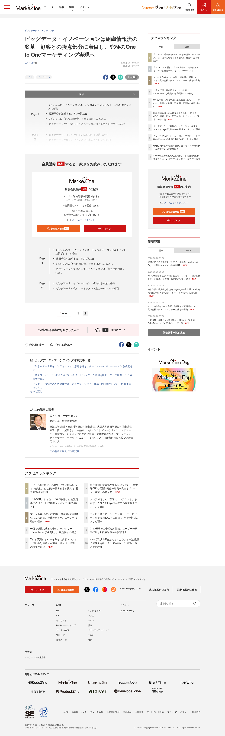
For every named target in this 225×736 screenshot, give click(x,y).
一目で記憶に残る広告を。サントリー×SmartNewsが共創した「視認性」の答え (53, 530)
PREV (65, 313)
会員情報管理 (113, 711)
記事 (61, 7)
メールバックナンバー (84, 220)
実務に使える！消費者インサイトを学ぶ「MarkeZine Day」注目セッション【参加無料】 (173, 263)
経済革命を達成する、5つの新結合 (68, 113)
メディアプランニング (98, 630)
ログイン (107, 228)
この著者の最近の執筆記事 (64, 451)
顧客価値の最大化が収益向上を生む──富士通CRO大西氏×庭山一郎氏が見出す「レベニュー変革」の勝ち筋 (114, 488)
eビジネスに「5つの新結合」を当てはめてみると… (84, 263)
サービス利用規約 (155, 711)
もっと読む (36, 391)
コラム (29, 77)
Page (35, 114)
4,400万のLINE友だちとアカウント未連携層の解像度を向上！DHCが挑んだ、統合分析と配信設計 (114, 543)
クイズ (91, 620)
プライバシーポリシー (177, 711)
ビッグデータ (44, 77)
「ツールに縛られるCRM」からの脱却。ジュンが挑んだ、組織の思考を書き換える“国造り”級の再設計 (54, 488)
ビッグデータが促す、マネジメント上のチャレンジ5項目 (87, 288)
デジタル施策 (62, 630)
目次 (81, 94)
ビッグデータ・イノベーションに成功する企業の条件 (85, 283)
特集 (71, 7)
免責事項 (127, 711)
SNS (90, 639)
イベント (84, 7)
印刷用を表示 (36, 344)
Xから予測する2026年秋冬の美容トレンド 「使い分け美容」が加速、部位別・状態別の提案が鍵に (54, 543)
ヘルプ (65, 711)
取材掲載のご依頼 (187, 589)
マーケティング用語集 (35, 657)
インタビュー (94, 610)
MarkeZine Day (127, 610)
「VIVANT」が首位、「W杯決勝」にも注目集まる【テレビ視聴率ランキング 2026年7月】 (54, 502)
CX (57, 615)
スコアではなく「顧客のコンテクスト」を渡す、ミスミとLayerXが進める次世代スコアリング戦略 (113, 502)
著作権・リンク (79, 711)
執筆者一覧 (61, 639)
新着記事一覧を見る (174, 332)
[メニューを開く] (7, 7)
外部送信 (196, 711)
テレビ (91, 635)
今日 (161, 46)
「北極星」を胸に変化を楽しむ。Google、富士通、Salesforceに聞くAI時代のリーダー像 (172, 321)
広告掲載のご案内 (159, 589)
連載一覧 (60, 635)
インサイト (61, 620)
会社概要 (139, 711)
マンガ (91, 615)
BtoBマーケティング (66, 625)
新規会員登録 (59, 228)
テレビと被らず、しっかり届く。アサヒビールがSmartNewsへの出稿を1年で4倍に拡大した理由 (114, 517)
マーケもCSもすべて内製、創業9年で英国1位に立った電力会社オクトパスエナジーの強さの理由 (54, 517)
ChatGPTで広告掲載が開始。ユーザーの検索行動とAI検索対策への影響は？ (113, 530)
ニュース (49, 7)
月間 (187, 46)
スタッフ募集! (96, 711)
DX (57, 610)
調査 (90, 625)
